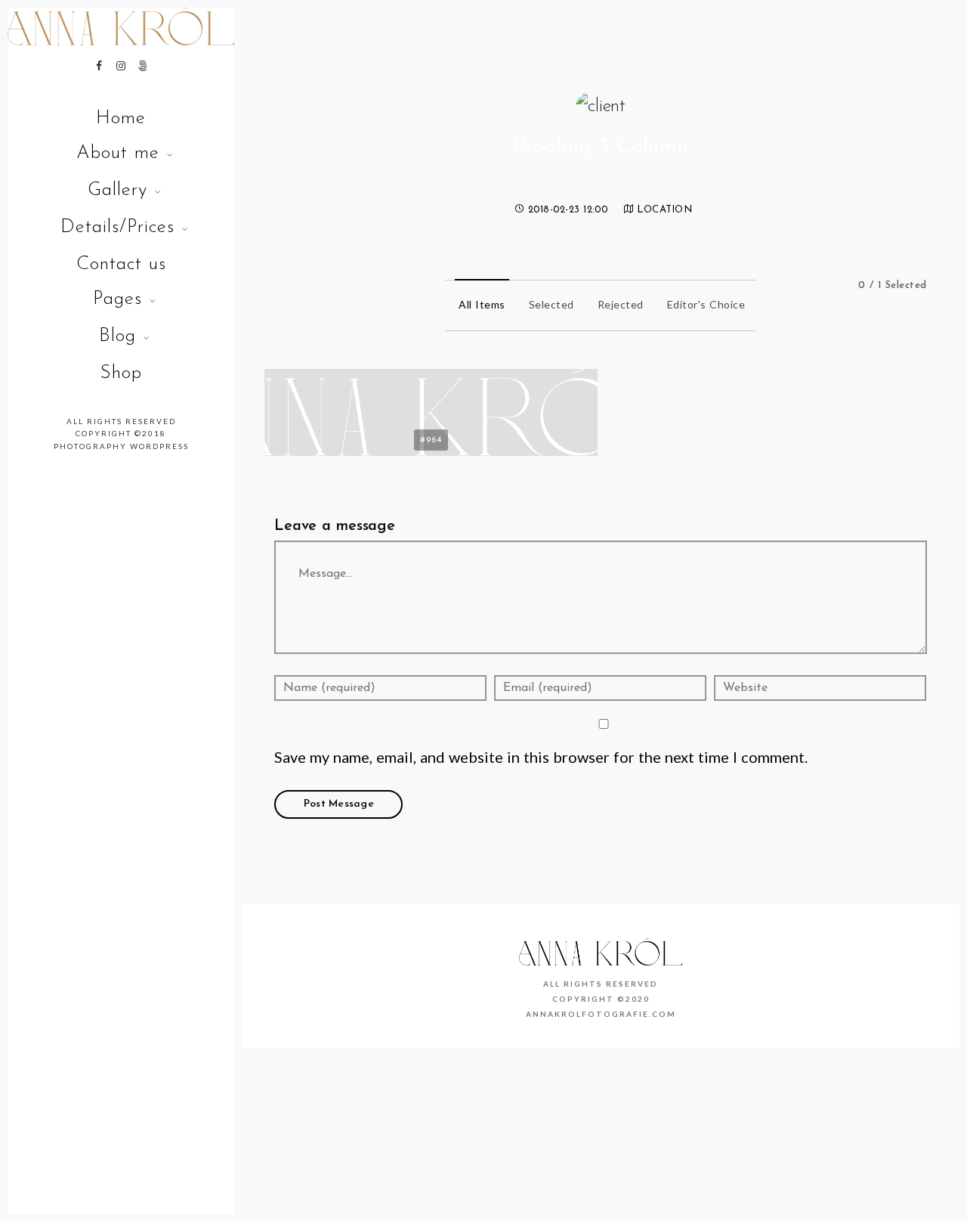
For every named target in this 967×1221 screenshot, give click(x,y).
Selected (551, 304)
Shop (121, 373)
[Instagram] (120, 65)
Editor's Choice (706, 304)
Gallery (117, 190)
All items (482, 304)
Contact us (121, 264)
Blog (117, 336)
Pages (117, 299)
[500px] (142, 65)
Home (121, 118)
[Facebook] (99, 65)
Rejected (621, 304)
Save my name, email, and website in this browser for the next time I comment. (541, 757)
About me (117, 153)
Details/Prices (117, 227)
